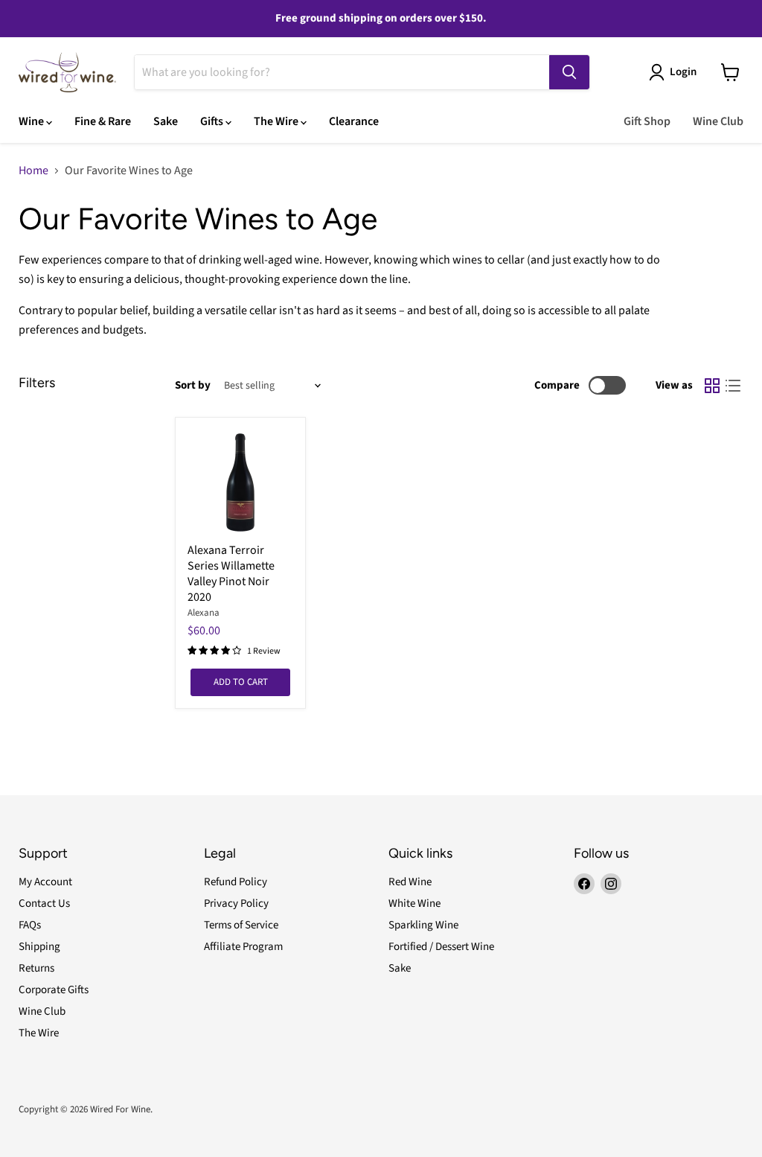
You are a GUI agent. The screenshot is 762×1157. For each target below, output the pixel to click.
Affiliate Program (243, 946)
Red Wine (410, 882)
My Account (45, 882)
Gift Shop (647, 121)
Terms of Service (241, 925)
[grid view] (712, 385)
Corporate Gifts (54, 990)
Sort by (193, 385)
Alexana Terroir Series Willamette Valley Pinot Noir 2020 (231, 573)
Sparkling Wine (423, 925)
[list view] (733, 385)
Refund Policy (235, 882)
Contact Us (44, 903)
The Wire (277, 121)
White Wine (414, 903)
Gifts (212, 121)
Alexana (204, 612)
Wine (32, 121)
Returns (36, 968)
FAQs (30, 925)
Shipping (39, 946)
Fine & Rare (102, 121)
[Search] (569, 72)
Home (33, 170)
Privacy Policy (236, 903)
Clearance (354, 121)
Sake (165, 121)
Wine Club (718, 121)
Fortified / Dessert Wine (441, 946)
